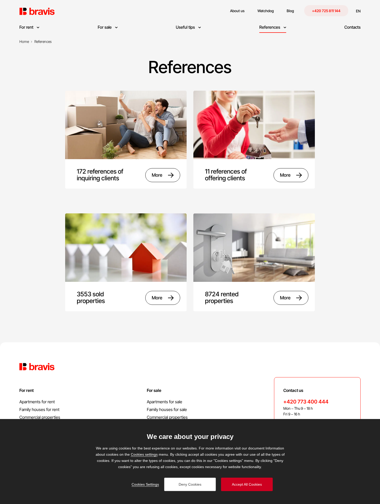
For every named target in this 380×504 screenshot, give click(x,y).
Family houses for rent (39, 409)
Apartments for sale (164, 401)
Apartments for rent (37, 401)
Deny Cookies (190, 484)
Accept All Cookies (247, 484)
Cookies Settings (145, 484)
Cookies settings (144, 454)
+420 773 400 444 (306, 402)
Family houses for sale (167, 409)
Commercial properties (39, 417)
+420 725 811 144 (326, 11)
